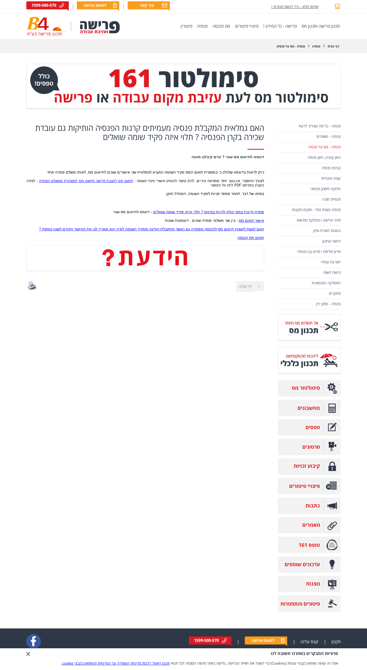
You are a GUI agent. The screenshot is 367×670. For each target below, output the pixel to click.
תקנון (336, 642)
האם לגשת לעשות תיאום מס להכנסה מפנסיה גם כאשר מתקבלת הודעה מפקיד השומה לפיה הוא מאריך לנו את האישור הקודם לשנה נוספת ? (151, 229)
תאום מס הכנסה (251, 237)
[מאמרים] (309, 532)
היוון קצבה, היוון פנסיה (324, 157)
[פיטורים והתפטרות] (309, 610)
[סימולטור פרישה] (183, 108)
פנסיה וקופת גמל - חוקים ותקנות (316, 210)
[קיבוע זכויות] (309, 473)
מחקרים (335, 293)
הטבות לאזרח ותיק (327, 231)
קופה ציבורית (331, 178)
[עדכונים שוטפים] (309, 571)
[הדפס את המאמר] (32, 289)
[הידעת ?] (145, 270)
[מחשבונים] (309, 415)
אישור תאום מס (251, 220)
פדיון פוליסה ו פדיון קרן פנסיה (319, 251)
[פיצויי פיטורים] (309, 493)
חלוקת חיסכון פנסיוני (325, 189)
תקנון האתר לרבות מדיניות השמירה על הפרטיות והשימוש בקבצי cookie (116, 663)
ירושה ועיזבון (331, 241)
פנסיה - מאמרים (328, 136)
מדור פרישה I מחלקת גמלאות (319, 220)
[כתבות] (309, 512)
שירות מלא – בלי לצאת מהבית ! (294, 7)
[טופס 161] (309, 552)
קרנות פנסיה (331, 168)
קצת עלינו (309, 642)
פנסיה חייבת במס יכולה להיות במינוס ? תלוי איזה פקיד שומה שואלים (208, 212)
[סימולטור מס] (309, 395)
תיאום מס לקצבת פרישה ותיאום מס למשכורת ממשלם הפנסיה (86, 181)
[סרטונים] (309, 454)
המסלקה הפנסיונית (326, 283)
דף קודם (245, 286)
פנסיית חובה (331, 199)
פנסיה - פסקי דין (328, 304)
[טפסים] (309, 434)
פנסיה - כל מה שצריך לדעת (320, 126)
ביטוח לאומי (332, 272)
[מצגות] (309, 591)
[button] (28, 659)
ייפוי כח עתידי (331, 262)
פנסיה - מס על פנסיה (290, 47)
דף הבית (333, 47)
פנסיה (316, 47)
